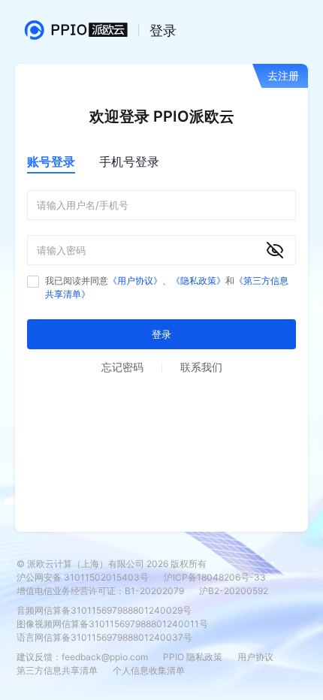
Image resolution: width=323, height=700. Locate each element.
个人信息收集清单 (149, 670)
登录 (161, 334)
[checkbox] (33, 282)
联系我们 (201, 367)
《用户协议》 (135, 280)
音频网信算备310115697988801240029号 (104, 610)
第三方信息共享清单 (57, 670)
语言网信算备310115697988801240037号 (104, 637)
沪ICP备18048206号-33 (215, 577)
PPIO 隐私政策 (192, 656)
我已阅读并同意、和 (166, 287)
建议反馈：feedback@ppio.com (82, 656)
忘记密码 (122, 367)
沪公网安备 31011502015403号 (83, 577)
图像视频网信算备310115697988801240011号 (112, 623)
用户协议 (255, 656)
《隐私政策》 (198, 280)
